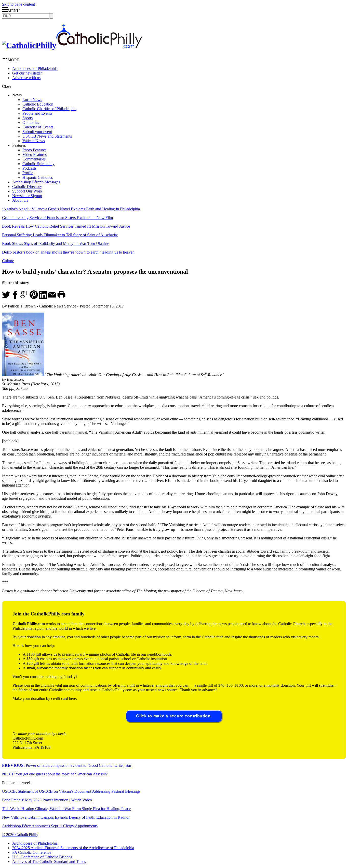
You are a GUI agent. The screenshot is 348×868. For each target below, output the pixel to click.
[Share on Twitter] (6, 297)
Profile (27, 173)
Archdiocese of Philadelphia (35, 68)
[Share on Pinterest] (34, 297)
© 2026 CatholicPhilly (20, 834)
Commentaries (34, 159)
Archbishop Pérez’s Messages (36, 182)
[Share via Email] (52, 297)
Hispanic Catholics (37, 177)
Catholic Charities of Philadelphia (49, 109)
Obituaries (30, 122)
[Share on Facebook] (15, 297)
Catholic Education (37, 104)
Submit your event (37, 131)
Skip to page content (18, 4)
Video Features (34, 154)
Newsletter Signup (27, 196)
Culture (8, 261)
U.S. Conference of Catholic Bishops (42, 857)
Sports (27, 118)
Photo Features (34, 150)
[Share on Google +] (24, 297)
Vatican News (33, 141)
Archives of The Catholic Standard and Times (49, 861)
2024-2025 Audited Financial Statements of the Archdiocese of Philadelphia (73, 848)
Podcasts (29, 168)
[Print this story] (61, 297)
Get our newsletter (27, 73)
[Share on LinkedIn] (43, 297)
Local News (32, 99)
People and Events (37, 113)
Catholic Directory (27, 186)
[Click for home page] (72, 45)
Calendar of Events (37, 127)
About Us (20, 200)
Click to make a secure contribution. (174, 716)
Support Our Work (27, 191)
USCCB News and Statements (47, 136)
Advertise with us (26, 78)
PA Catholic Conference (31, 852)
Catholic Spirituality (38, 163)
